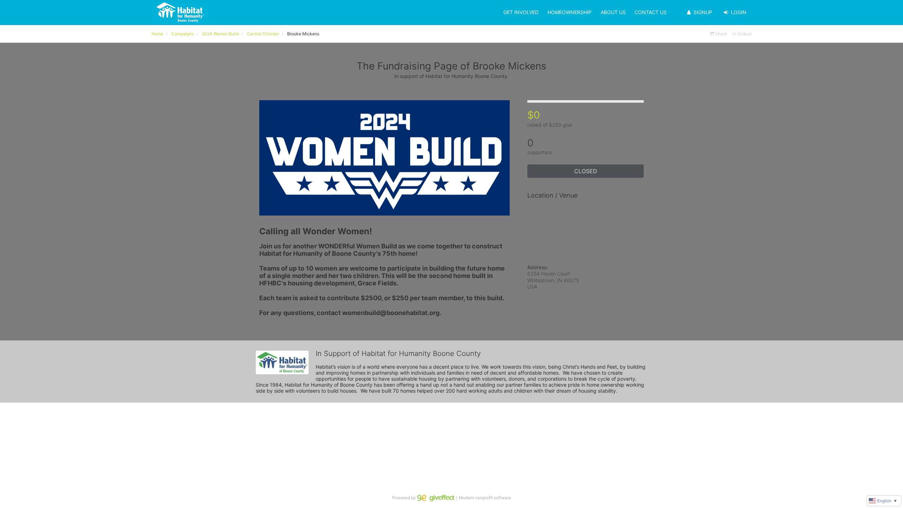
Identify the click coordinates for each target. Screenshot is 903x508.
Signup (702, 12)
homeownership (569, 12)
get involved (521, 12)
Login (738, 12)
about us (613, 12)
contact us (651, 12)
